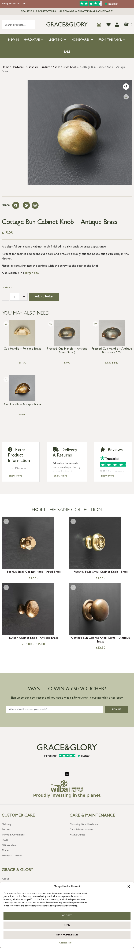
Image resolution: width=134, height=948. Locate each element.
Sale (67, 52)
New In (13, 39)
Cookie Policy (65, 943)
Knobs (56, 67)
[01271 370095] (100, 25)
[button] (129, 886)
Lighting (56, 39)
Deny (67, 925)
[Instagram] (35, 205)
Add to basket (44, 296)
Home (5, 67)
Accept (67, 916)
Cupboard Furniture (38, 67)
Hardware (32, 39)
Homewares (81, 39)
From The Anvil (110, 39)
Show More (15, 476)
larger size (32, 273)
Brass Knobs (70, 67)
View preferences (67, 935)
